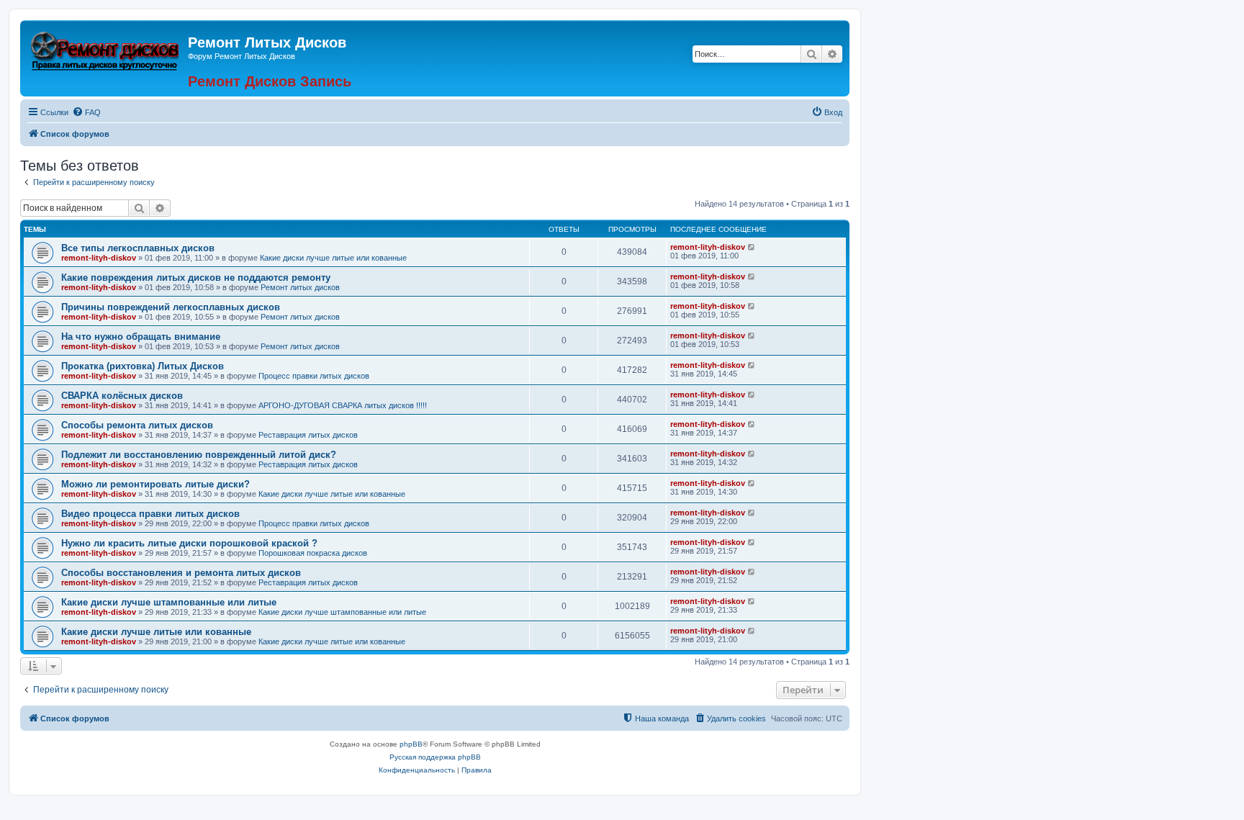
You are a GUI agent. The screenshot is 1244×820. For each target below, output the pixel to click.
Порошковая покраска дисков (312, 553)
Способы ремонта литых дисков (137, 425)
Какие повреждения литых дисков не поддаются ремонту (195, 277)
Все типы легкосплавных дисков (138, 248)
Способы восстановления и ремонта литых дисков (181, 572)
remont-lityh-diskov (98, 257)
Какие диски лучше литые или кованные (333, 257)
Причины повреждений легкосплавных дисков (170, 307)
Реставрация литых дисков (308, 435)
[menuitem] (86, 112)
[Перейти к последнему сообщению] (752, 247)
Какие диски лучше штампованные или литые (168, 602)
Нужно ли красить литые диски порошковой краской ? (189, 543)
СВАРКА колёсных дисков (122, 395)
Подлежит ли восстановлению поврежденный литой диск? (198, 454)
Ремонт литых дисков (300, 287)
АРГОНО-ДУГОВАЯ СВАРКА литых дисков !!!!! (342, 405)
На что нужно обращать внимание (140, 336)
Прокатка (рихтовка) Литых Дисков (142, 366)
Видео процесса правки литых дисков (150, 513)
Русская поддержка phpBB (435, 757)
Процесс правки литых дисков (313, 375)
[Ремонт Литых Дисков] (106, 49)
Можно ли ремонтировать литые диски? (155, 484)
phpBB (411, 744)
